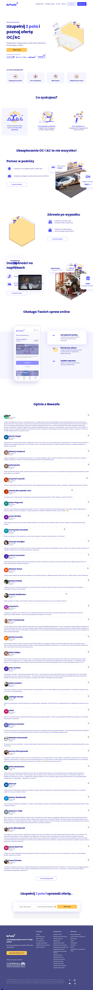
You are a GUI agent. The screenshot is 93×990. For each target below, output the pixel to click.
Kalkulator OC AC (57, 934)
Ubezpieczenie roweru (58, 943)
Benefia (72, 947)
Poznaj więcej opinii (46, 878)
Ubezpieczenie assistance (59, 965)
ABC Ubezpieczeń (40, 936)
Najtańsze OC (56, 941)
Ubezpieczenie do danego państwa (59, 952)
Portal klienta (73, 943)
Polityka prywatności (75, 934)
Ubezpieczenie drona (58, 963)
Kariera (72, 941)
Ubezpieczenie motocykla (59, 945)
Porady (38, 934)
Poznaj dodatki (17, 184)
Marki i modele (39, 938)
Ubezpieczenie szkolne (59, 949)
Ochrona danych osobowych (77, 936)
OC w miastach (40, 941)
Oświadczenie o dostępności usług (77, 950)
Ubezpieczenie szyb (58, 957)
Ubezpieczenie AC (57, 938)
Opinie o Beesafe (40, 947)
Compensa (73, 945)
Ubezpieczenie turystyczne (43, 945)
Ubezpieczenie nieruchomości (61, 947)
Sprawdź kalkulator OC (16, 953)
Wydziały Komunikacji (41, 943)
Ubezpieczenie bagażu (59, 967)
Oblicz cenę (17, 50)
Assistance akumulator (59, 959)
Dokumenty (73, 938)
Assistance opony (57, 955)
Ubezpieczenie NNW (58, 961)
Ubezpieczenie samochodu (60, 936)
